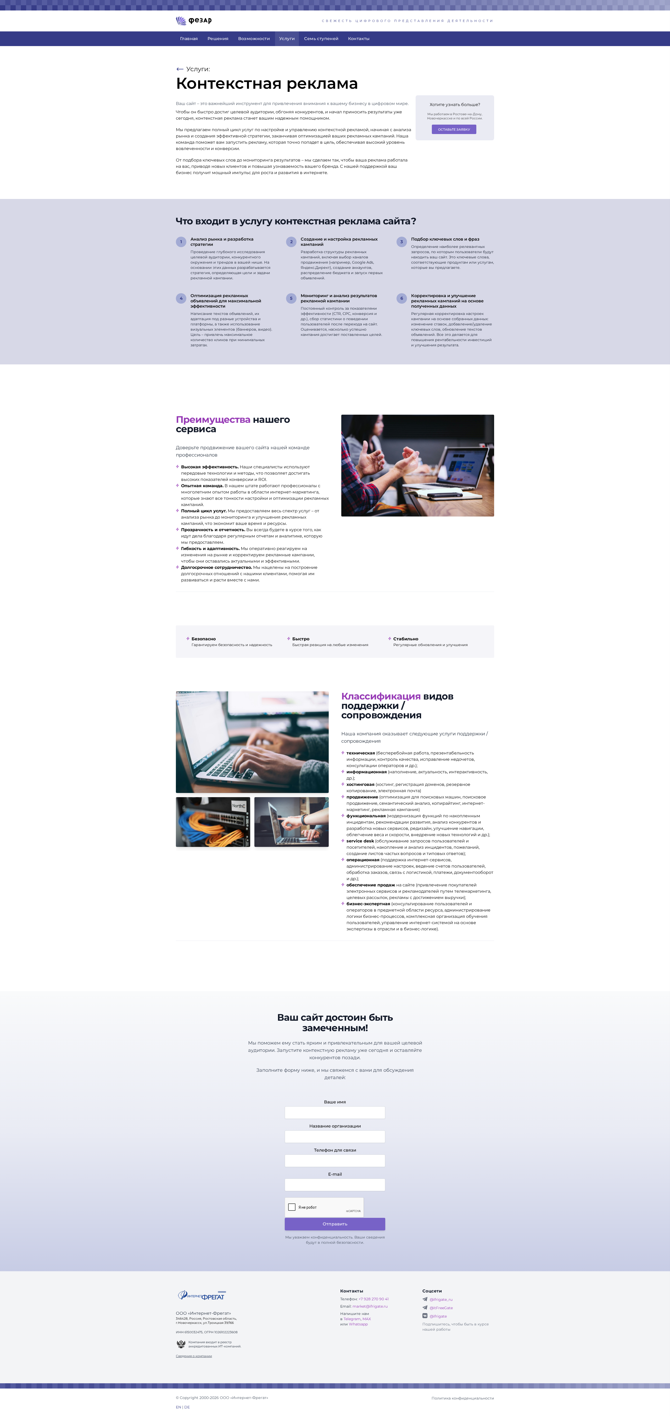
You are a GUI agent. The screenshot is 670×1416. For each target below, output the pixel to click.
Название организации (335, 1126)
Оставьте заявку (454, 129)
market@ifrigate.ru (370, 1306)
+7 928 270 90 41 (374, 1299)
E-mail (335, 1174)
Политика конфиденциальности (463, 1398)
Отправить (335, 1223)
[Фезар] (193, 21)
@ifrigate (438, 1316)
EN (178, 1407)
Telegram (352, 1319)
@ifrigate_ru (441, 1299)
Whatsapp (358, 1324)
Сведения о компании (194, 1356)
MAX (366, 1319)
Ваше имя (335, 1102)
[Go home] (202, 1295)
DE (187, 1407)
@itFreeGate (441, 1308)
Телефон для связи (335, 1150)
